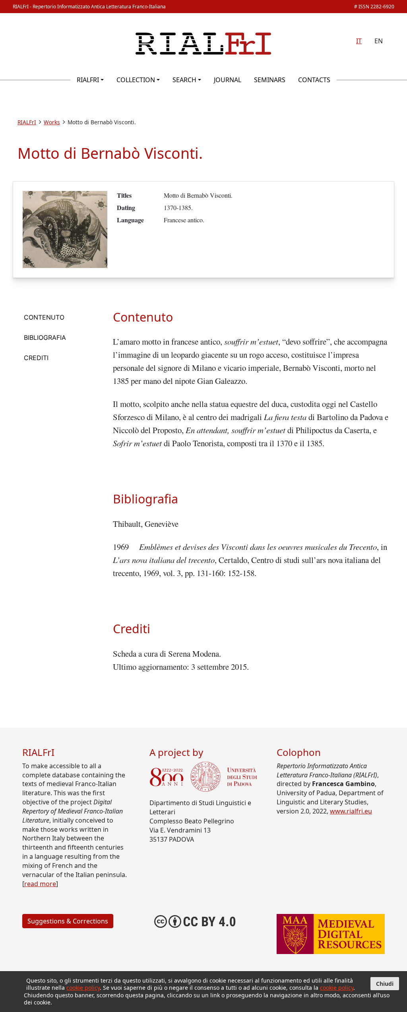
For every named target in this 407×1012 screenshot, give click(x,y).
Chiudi (384, 983)
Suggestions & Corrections (67, 921)
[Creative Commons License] (195, 920)
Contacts (314, 79)
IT (359, 41)
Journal (227, 79)
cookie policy (83, 987)
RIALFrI (88, 79)
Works (52, 122)
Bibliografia (45, 337)
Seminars (269, 79)
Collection (135, 79)
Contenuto (44, 317)
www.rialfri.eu (351, 811)
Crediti (36, 358)
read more (40, 883)
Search (184, 79)
